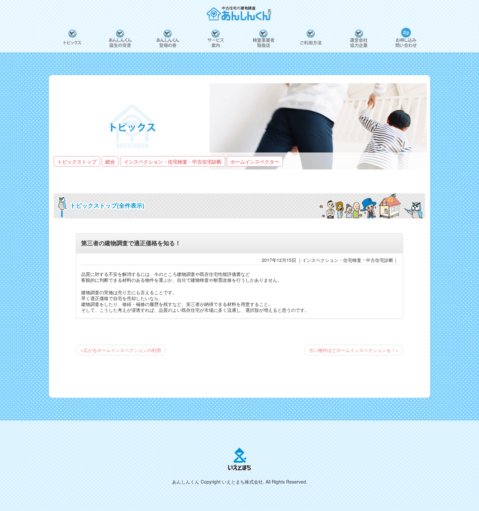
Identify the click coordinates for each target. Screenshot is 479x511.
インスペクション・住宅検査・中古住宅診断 (173, 161)
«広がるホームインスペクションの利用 (121, 350)
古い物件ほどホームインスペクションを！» (353, 350)
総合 (110, 161)
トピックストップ (76, 161)
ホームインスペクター (254, 161)
